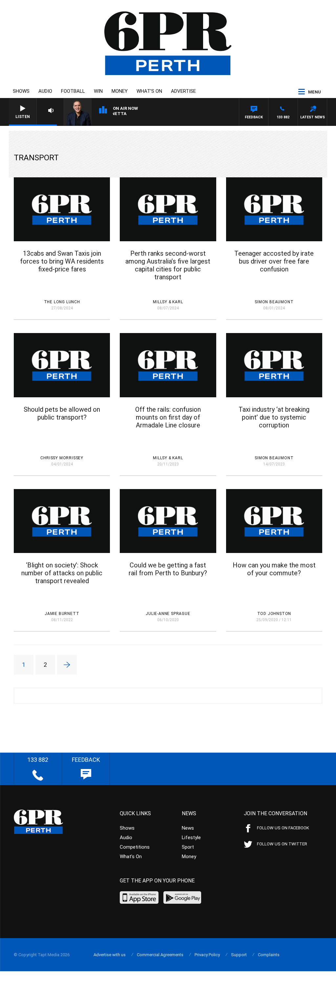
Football (73, 91)
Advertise (183, 91)
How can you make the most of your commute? (274, 569)
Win (98, 91)
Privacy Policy (207, 954)
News (188, 828)
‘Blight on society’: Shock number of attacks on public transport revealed (61, 573)
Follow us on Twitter (282, 843)
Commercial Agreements (160, 954)
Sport (188, 847)
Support (239, 954)
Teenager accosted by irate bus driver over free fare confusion (274, 261)
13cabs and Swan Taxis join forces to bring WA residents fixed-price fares (62, 261)
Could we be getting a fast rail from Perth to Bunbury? (168, 569)
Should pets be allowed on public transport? (62, 413)
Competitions (135, 847)
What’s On (149, 91)
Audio (45, 91)
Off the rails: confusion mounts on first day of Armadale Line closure (168, 417)
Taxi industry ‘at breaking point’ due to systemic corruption (274, 417)
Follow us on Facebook (283, 827)
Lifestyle (191, 837)
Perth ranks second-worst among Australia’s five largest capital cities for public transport (167, 265)
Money (120, 91)
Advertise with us (110, 954)
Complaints (269, 954)
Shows (21, 91)
